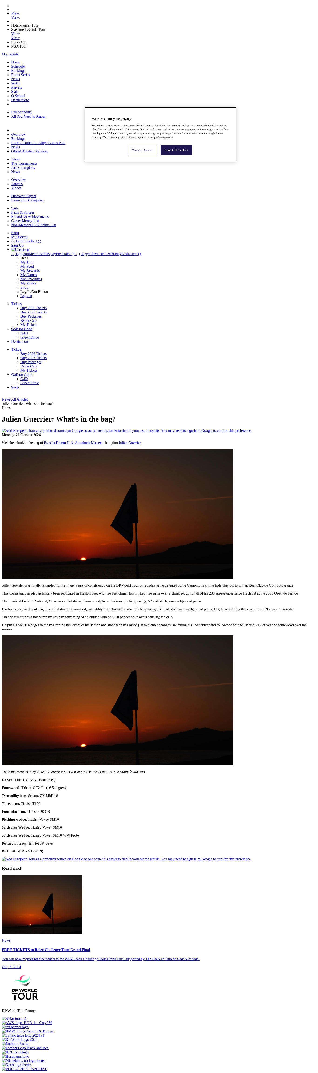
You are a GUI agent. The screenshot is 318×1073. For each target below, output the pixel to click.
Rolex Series (20, 75)
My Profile (28, 283)
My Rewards (30, 271)
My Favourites (31, 279)
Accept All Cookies (176, 150)
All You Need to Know (28, 116)
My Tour (27, 262)
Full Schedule (21, 112)
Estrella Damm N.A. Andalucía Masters (73, 443)
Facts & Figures (22, 212)
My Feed (27, 266)
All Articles (19, 399)
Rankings (18, 71)
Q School (18, 96)
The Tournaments (24, 163)
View (15, 13)
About (15, 159)
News (15, 79)
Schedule (18, 66)
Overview (18, 134)
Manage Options (142, 150)
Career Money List (25, 221)
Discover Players (23, 196)
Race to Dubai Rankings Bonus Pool (38, 143)
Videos (16, 188)
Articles (17, 184)
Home (15, 62)
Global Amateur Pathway (29, 151)
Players (16, 87)
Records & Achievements (30, 216)
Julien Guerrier (129, 443)
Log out (26, 296)
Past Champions (23, 168)
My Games (28, 275)
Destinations (20, 100)
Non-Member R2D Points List (33, 225)
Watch (15, 83)
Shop (24, 287)
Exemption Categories (27, 200)
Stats (14, 91)
